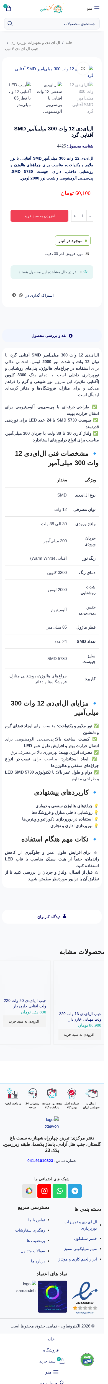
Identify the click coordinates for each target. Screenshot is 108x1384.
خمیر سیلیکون (85, 1238)
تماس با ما (36, 1220)
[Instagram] (44, 1191)
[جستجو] (10, 23)
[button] (79, 1034)
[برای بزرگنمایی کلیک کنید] (83, 68)
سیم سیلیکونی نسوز (80, 1248)
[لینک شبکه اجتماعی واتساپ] (21, 295)
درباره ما (38, 1261)
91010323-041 (40, 1160)
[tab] (52, 335)
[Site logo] (52, 8)
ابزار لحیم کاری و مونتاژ (77, 1259)
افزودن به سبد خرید (39, 216)
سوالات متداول (33, 1251)
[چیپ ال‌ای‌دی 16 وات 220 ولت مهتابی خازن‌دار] (80, 977)
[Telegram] (75, 1191)
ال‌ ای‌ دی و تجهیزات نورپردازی (35, 42)
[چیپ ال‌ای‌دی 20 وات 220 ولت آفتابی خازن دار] (24, 971)
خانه (69, 42)
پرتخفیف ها (36, 1240)
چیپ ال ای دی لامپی (21, 48)
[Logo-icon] (29, 1191)
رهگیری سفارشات (30, 1230)
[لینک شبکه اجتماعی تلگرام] (14, 295)
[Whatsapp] (59, 1191)
